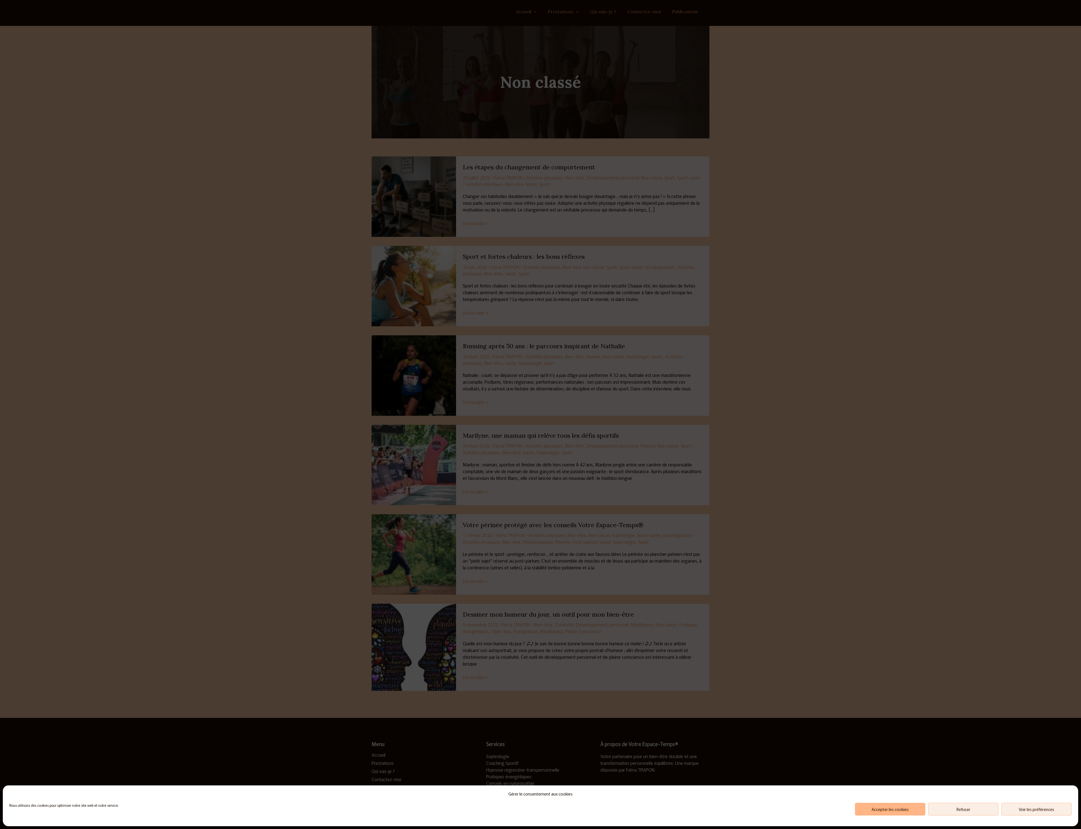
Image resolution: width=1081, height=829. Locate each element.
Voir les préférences (1036, 809)
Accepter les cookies (890, 809)
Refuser (963, 809)
